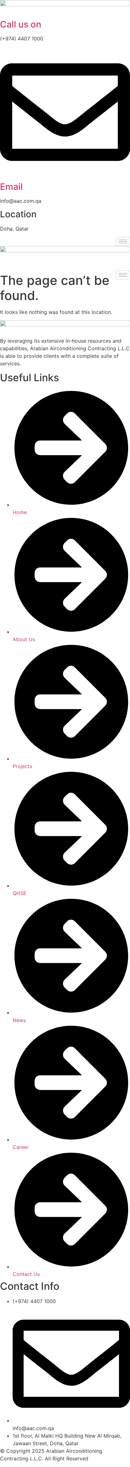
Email (11, 186)
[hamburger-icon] (123, 241)
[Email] (65, 175)
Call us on (20, 24)
